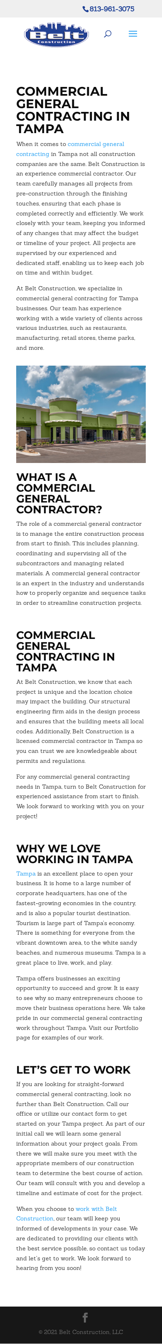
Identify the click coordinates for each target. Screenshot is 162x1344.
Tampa (26, 873)
